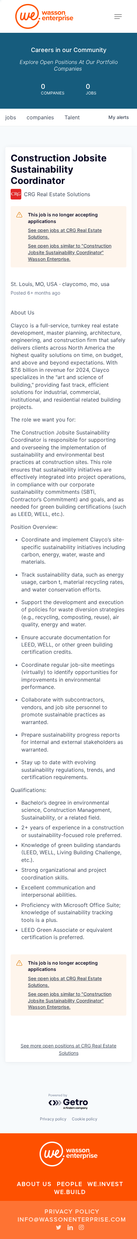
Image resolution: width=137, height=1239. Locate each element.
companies (40, 117)
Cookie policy (84, 1118)
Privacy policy (53, 1118)
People (69, 1184)
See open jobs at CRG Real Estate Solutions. (65, 233)
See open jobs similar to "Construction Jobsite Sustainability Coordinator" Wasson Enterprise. (69, 252)
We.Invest (105, 1184)
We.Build (70, 1192)
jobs (10, 117)
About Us (34, 1184)
